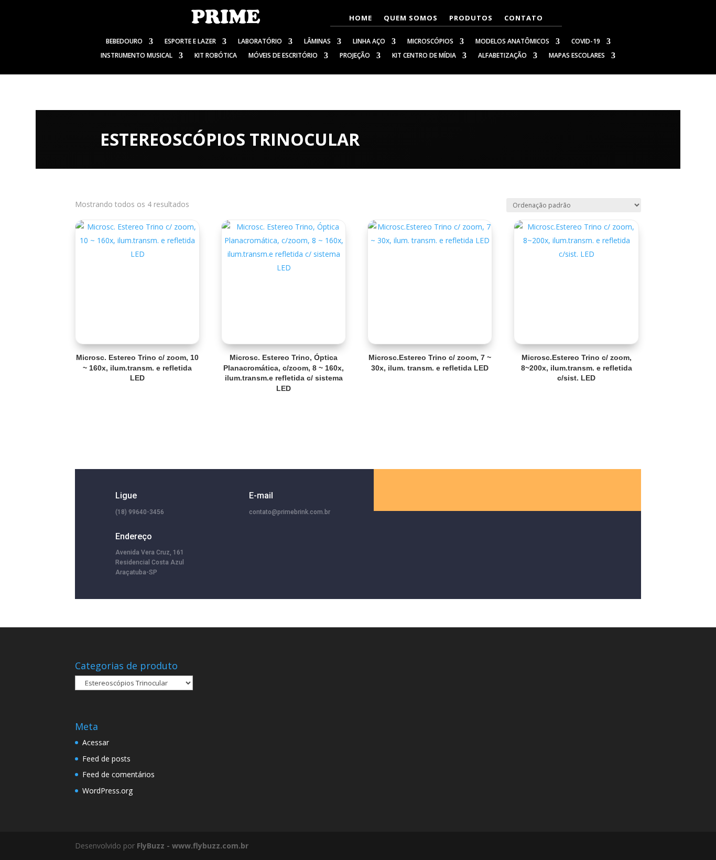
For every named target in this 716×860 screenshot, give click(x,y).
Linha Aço (369, 42)
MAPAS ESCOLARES (577, 56)
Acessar (95, 742)
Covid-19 (585, 42)
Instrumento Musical (136, 56)
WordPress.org (107, 791)
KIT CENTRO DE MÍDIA (424, 56)
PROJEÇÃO (355, 56)
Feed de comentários (118, 774)
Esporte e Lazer (190, 42)
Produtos (471, 18)
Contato (523, 18)
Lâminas (317, 42)
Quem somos (411, 18)
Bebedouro (124, 42)
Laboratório (260, 42)
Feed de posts (106, 759)
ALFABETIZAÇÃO (502, 56)
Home (360, 18)
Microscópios (430, 42)
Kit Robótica (215, 56)
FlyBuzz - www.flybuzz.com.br (192, 846)
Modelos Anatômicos (512, 42)
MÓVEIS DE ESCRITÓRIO (283, 56)
